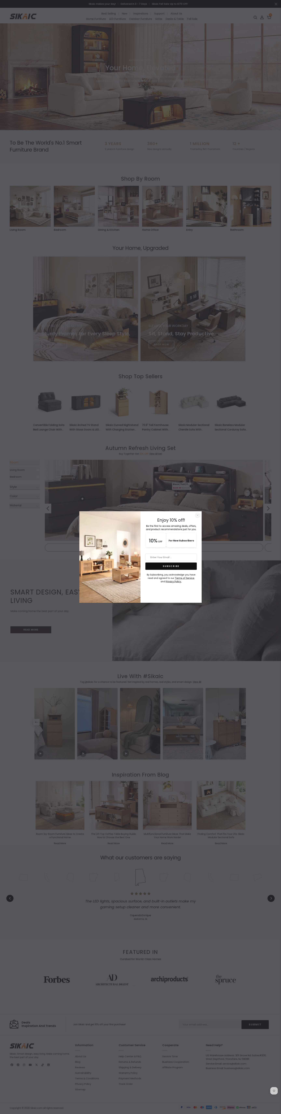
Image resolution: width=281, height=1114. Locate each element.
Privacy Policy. (173, 581)
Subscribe (171, 566)
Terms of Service (184, 578)
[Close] (197, 515)
